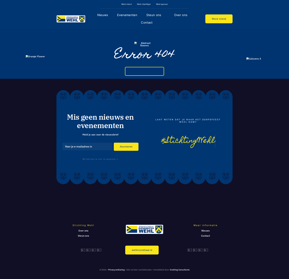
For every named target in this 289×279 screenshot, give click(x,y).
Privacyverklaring (116, 269)
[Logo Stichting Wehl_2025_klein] (70, 16)
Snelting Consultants (180, 269)
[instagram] (191, 157)
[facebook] (184, 157)
